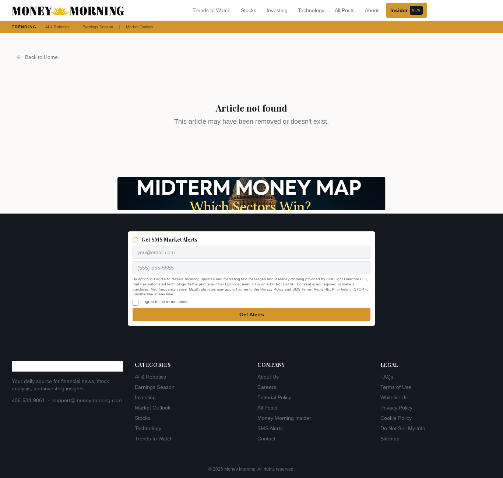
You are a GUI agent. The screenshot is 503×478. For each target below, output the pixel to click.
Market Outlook (140, 27)
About (372, 10)
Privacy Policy (272, 289)
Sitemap (390, 439)
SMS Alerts (270, 428)
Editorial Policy (274, 397)
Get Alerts (251, 314)
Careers (266, 387)
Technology (311, 10)
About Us (268, 377)
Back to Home (41, 57)
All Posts (345, 10)
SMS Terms (302, 289)
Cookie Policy (396, 418)
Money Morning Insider (284, 418)
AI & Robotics (57, 27)
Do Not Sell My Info (402, 428)
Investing (277, 10)
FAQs (386, 377)
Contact (266, 439)
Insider (405, 10)
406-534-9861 (28, 400)
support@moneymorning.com (87, 400)
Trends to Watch (212, 10)
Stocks (248, 10)
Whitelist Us (394, 397)
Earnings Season (97, 27)
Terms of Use (395, 387)
